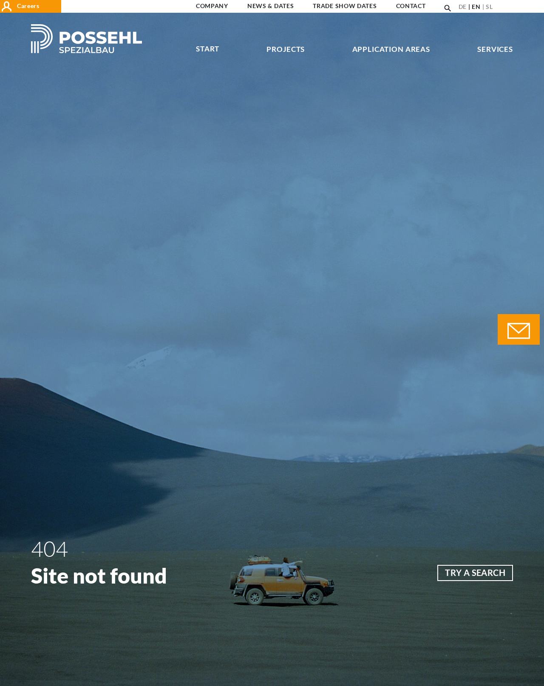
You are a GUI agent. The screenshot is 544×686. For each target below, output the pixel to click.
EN (476, 6)
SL (489, 6)
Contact (411, 6)
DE (463, 6)
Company (212, 6)
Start (207, 49)
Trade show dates (345, 6)
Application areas (391, 49)
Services (495, 49)
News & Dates (270, 6)
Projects (285, 49)
